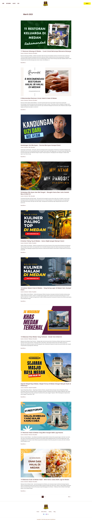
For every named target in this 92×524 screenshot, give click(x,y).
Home (38, 511)
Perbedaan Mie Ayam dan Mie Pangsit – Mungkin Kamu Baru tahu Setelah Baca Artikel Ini (45, 193)
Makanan (31, 338)
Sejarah (30, 387)
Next (69, 496)
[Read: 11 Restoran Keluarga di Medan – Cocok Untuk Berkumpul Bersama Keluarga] (46, 34)
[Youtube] (45, 514)
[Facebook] (43, 514)
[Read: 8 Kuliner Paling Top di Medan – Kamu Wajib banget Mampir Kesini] (46, 224)
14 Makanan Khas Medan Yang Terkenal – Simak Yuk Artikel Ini (41, 337)
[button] (87, 3)
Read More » (23, 62)
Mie (29, 147)
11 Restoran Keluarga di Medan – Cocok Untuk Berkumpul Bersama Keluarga (46, 51)
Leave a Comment (24, 53)
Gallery (50, 511)
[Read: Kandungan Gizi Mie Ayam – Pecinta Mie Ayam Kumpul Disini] (46, 128)
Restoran (31, 53)
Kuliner (30, 243)
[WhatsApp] (48, 514)
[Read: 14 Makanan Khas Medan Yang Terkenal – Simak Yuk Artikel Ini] (46, 320)
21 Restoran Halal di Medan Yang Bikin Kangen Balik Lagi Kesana (42, 432)
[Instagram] (46, 514)
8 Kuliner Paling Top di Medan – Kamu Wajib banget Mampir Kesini (42, 241)
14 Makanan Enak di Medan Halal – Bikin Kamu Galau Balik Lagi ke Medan (45, 479)
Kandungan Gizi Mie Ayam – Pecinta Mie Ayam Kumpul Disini (41, 145)
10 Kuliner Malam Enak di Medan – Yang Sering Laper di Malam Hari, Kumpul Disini (46, 289)
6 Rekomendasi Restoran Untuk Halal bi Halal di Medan (39, 98)
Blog (54, 511)
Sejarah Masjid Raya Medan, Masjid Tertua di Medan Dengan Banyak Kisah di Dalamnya (46, 384)
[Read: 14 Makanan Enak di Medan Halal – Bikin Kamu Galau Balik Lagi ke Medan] (46, 463)
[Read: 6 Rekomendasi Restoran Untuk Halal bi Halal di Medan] (46, 81)
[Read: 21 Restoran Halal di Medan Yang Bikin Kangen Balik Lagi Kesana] (46, 416)
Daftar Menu (44, 511)
